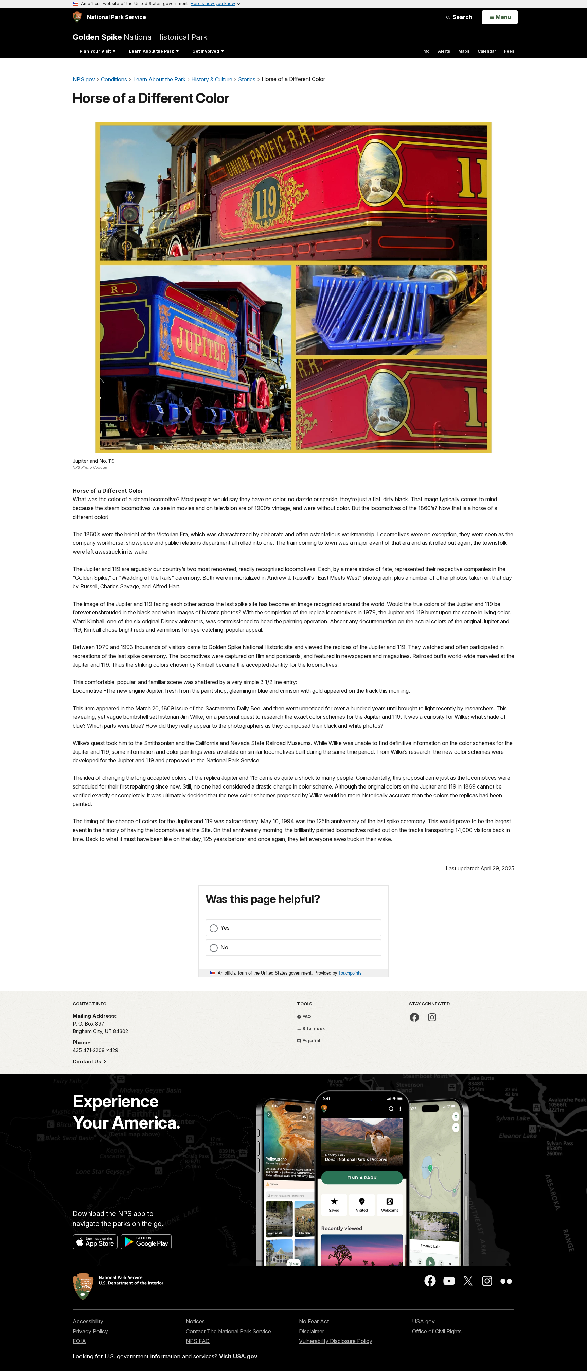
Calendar (487, 51)
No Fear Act (314, 1321)
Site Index (313, 1028)
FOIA (79, 1341)
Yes (225, 927)
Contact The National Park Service (228, 1331)
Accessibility (88, 1321)
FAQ (306, 1016)
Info (426, 51)
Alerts (444, 51)
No (224, 947)
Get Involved (205, 51)
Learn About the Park (151, 51)
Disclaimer (311, 1331)
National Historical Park (140, 36)
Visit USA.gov (238, 1356)
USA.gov (423, 1321)
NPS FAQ (198, 1341)
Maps (463, 51)
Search (461, 17)
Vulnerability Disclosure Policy (335, 1341)
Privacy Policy (90, 1331)
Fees (509, 51)
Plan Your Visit (95, 51)
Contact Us (88, 1061)
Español (310, 1040)
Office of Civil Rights (437, 1331)
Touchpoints (349, 972)
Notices (195, 1321)
